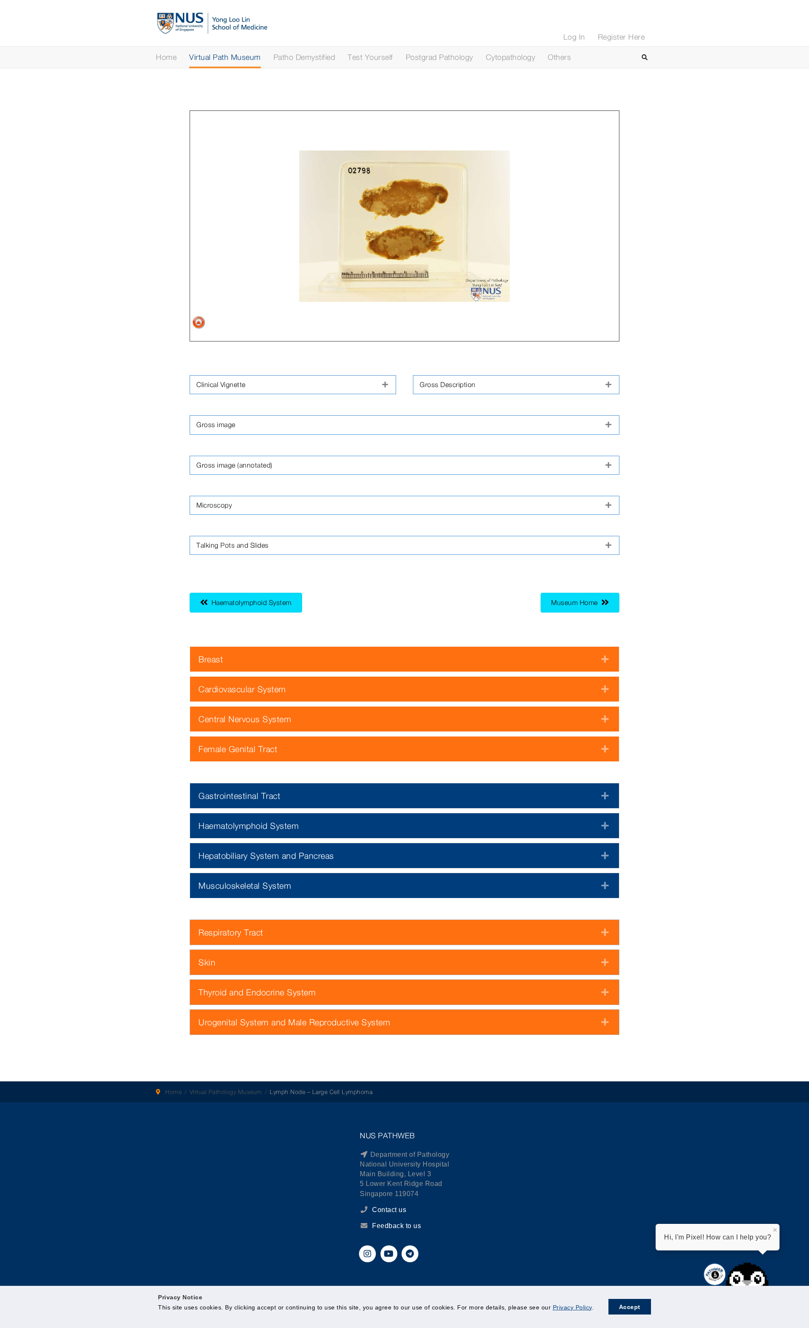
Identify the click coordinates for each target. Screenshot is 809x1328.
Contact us (388, 1209)
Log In (574, 36)
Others (559, 57)
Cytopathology (511, 57)
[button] (293, 385)
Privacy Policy (572, 1307)
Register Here (621, 36)
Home (166, 57)
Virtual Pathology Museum (226, 1091)
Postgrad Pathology (439, 57)
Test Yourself (370, 57)
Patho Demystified (304, 57)
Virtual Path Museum (225, 57)
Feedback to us (396, 1225)
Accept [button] (629, 1307)
